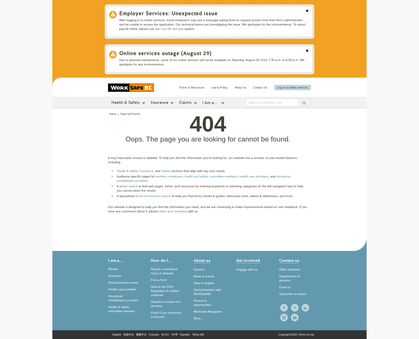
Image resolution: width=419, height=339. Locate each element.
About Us (240, 87)
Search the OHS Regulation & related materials (165, 291)
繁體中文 (141, 334)
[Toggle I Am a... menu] (223, 102)
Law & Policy (219, 87)
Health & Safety (125, 102)
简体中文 (129, 334)
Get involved (248, 261)
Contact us (289, 261)
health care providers (254, 176)
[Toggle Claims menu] (196, 102)
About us (202, 261)
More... (198, 318)
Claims (185, 102)
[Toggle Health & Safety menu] (144, 102)
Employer (114, 276)
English (116, 334)
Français (154, 334)
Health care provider (122, 289)
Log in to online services (292, 87)
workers (161, 176)
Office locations (289, 269)
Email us (285, 287)
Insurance (159, 102)
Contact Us (260, 87)
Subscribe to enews (292, 294)
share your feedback (173, 211)
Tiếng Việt (198, 334)
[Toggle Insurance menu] (172, 102)
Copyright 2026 (287, 334)
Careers (199, 269)
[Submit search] (304, 102)
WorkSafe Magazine (208, 311)
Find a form (159, 280)
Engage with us (247, 269)
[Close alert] (307, 11)
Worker (113, 269)
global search (128, 186)
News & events (204, 276)
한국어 (165, 334)
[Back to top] (342, 316)
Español (185, 334)
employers (175, 176)
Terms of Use (306, 334)
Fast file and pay (172, 29)
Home (113, 114)
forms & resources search (153, 196)
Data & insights (204, 283)
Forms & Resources (191, 87)
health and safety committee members (211, 176)
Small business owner (123, 282)
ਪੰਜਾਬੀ (174, 334)
